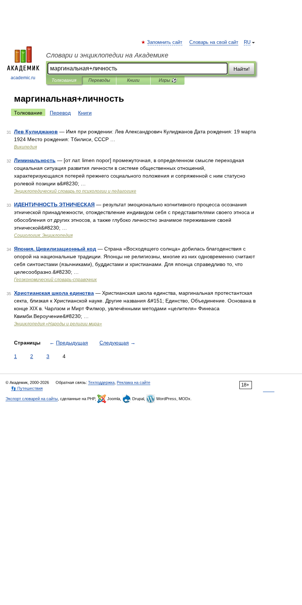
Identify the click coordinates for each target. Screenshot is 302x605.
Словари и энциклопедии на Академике (107, 55)
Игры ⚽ (168, 80)
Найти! (241, 69)
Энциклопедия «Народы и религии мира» (58, 323)
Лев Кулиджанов (36, 131)
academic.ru (23, 77)
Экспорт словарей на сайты (32, 398)
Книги (133, 80)
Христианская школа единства (54, 293)
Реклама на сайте (133, 382)
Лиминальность (35, 160)
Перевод (60, 113)
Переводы (99, 80)
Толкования (64, 80)
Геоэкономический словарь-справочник (55, 279)
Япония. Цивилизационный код (55, 249)
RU (247, 42)
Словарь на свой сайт (213, 42)
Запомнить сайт (165, 42)
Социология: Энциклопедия (43, 235)
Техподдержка (101, 382)
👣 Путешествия (27, 388)
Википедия (25, 147)
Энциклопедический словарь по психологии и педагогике (75, 191)
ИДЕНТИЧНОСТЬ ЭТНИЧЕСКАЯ (54, 204)
